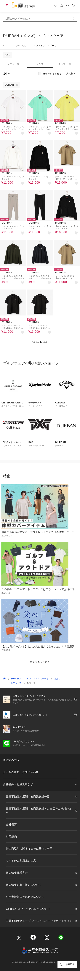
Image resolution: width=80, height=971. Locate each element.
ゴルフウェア (15, 683)
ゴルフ (7, 55)
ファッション (20, 45)
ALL (5, 45)
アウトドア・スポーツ (45, 45)
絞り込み (70, 964)
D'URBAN (16, 678)
